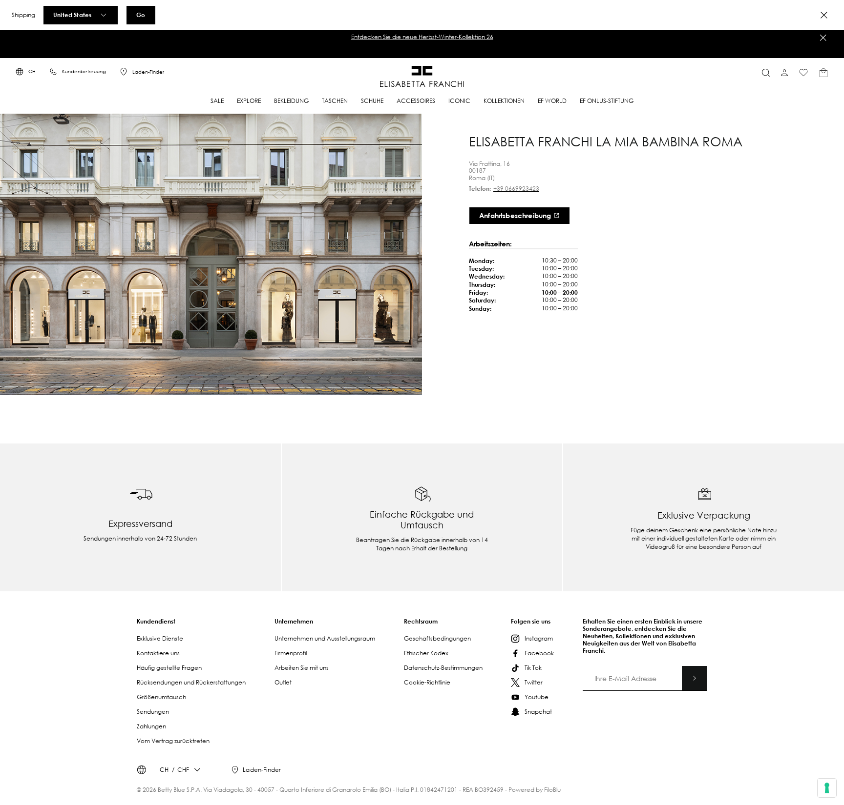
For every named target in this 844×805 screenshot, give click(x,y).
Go (140, 15)
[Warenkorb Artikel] (823, 73)
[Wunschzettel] (803, 73)
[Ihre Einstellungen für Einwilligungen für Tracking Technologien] (827, 788)
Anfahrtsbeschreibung (515, 215)
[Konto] (784, 73)
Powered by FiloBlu (534, 789)
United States (72, 15)
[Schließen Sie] (823, 37)
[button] (422, 37)
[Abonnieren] (694, 678)
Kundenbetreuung (84, 71)
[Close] (824, 15)
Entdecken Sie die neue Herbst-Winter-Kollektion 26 (422, 37)
